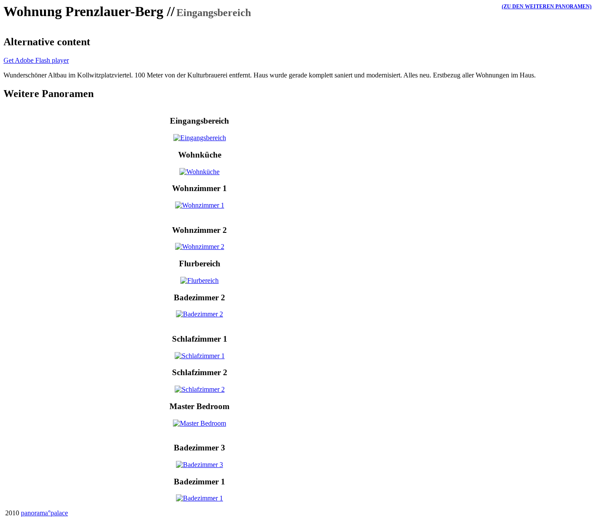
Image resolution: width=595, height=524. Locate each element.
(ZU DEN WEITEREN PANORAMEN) (547, 6)
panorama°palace (44, 513)
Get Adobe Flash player (36, 60)
